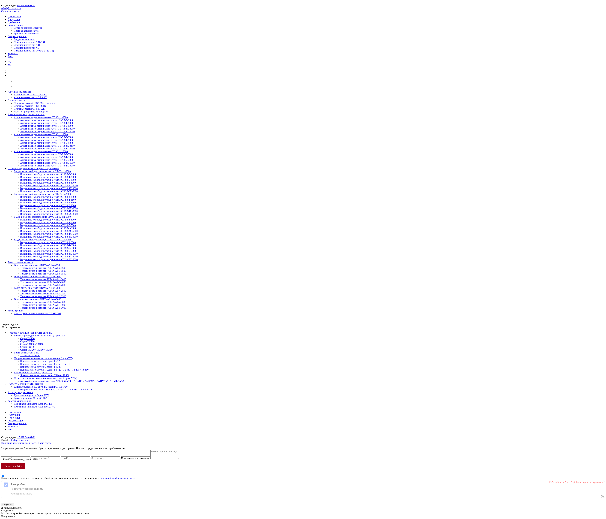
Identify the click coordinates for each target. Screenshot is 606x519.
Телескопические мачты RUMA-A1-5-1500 (43, 270)
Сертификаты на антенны (28, 28)
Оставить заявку (10, 11)
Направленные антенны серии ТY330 (40, 366)
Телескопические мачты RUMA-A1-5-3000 (43, 305)
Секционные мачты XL (26, 47)
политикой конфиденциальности (117, 478)
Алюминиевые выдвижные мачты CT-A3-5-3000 (46, 125)
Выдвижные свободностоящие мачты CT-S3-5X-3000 (49, 191)
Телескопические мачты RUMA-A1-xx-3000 (37, 299)
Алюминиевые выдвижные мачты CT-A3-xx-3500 (41, 134)
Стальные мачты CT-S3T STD (30, 106)
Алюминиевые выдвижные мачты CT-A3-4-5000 (46, 157)
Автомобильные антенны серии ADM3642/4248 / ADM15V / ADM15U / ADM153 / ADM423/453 (72, 381)
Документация (15, 25)
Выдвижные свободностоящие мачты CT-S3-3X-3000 (49, 185)
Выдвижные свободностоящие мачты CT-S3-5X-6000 (49, 259)
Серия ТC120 (27, 341)
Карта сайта (44, 443)
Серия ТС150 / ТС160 (32, 344)
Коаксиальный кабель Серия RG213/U (34, 406)
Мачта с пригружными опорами (31, 111)
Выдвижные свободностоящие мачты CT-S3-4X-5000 (49, 233)
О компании (14, 16)
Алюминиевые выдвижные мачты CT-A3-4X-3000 (47, 131)
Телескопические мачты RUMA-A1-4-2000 (43, 279)
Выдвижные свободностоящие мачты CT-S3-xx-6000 (42, 239)
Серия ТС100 (27, 338)
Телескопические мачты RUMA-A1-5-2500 (43, 293)
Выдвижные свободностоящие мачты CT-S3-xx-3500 (42, 194)
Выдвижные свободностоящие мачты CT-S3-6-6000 (48, 251)
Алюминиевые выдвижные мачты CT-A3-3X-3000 (47, 128)
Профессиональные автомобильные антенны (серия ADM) (45, 378)
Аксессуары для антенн (20, 392)
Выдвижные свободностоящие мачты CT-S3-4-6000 (48, 245)
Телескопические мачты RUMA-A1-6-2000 (43, 285)
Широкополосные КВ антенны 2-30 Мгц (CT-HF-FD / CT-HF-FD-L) (56, 389)
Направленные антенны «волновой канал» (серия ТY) (43, 358)
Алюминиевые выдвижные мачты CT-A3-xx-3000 (41, 117)
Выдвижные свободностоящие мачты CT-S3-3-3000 (48, 174)
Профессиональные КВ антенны (25, 384)
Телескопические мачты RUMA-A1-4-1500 (43, 268)
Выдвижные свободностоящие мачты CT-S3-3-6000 (48, 242)
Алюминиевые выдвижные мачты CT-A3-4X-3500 (47, 148)
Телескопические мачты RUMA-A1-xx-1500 (37, 265)
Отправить (8, 505)
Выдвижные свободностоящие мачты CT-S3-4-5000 (48, 222)
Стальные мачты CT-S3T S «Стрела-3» (34, 103)
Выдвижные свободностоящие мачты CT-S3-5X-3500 (49, 214)
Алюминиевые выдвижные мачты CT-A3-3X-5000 (47, 162)
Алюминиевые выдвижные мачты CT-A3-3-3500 (46, 137)
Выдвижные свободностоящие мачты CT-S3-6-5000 (48, 228)
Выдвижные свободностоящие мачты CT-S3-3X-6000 (49, 253)
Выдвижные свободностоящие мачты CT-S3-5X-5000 (49, 236)
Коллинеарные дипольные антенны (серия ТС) (39, 335)
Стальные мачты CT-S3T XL (29, 108)
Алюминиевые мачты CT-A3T (30, 94)
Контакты (13, 53)
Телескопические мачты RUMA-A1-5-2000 (43, 282)
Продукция (14, 19)
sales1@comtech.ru (11, 8)
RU (9, 61)
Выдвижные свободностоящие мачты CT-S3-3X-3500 (49, 208)
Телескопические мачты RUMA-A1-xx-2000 (37, 276)
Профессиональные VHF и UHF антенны (30, 332)
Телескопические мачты (20, 262)
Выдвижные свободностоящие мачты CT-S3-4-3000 (48, 177)
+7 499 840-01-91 (26, 5)
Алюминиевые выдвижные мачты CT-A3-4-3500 (46, 140)
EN (9, 64)
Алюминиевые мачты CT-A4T (30, 97)
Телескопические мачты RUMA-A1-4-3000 (43, 302)
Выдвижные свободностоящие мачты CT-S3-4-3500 (48, 199)
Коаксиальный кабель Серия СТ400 (33, 403)
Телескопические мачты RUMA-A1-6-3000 (43, 307)
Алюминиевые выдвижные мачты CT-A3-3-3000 (46, 120)
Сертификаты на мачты (26, 30)
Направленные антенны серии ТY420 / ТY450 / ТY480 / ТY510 (54, 369)
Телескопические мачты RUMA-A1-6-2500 (43, 296)
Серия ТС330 (27, 347)
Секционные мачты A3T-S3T (29, 42)
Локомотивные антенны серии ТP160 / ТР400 (44, 375)
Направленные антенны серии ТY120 (40, 361)
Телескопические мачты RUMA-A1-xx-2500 (37, 288)
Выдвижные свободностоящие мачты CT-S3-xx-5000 (42, 216)
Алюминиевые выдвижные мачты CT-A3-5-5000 (46, 160)
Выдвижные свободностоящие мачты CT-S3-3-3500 (48, 197)
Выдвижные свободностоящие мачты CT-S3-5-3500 (48, 202)
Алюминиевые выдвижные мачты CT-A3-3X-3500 (47, 145)
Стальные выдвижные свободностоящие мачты (33, 168)
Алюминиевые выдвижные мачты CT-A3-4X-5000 (47, 165)
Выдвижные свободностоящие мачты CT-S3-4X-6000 (49, 256)
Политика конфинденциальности (19, 443)
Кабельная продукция (19, 401)
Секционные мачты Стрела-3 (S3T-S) (34, 50)
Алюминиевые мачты (19, 91)
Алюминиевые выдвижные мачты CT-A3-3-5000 (46, 154)
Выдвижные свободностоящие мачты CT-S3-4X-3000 (49, 188)
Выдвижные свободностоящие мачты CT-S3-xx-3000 (42, 171)
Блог (10, 56)
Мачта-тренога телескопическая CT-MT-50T (37, 313)
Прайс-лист (14, 22)
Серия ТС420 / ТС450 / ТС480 (36, 349)
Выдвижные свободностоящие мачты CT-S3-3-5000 (48, 219)
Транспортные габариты (27, 33)
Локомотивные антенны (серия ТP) (33, 372)
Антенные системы (11, 321)
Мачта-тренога (15, 310)
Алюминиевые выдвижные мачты (26, 114)
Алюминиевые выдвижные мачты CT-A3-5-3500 (46, 143)
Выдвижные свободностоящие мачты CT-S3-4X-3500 (49, 211)
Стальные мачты (16, 100)
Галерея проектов (17, 36)
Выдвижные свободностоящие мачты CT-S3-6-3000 (48, 182)
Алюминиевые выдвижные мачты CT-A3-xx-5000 (41, 151)
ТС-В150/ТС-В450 (30, 355)
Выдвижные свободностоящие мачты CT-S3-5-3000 (48, 179)
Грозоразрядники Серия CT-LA (31, 398)
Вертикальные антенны (26, 352)
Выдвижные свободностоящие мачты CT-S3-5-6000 (48, 248)
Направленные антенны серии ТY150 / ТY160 (45, 364)
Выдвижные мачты (24, 39)
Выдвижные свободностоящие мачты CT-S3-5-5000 (48, 225)
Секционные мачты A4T (27, 45)
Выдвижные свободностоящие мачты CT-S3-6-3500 (48, 205)
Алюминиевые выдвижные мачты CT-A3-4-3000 (46, 123)
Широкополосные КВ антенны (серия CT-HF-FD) (41, 386)
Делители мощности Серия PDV (31, 395)
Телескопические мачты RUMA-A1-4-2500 (43, 290)
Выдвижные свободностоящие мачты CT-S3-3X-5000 (49, 231)
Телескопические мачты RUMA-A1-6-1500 (43, 273)
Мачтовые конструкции (14, 318)
